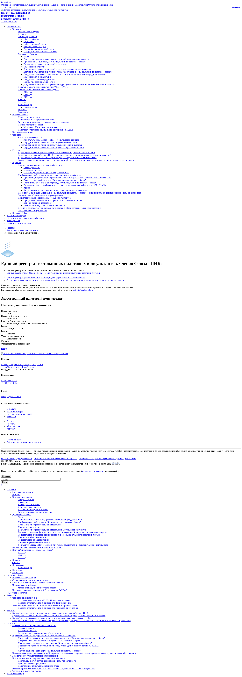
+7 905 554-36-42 (9, 383)
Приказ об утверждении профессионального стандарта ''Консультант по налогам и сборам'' (67, 177)
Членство (16, 135)
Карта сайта (130, 458)
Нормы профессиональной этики (39, 82)
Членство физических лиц (30, 137)
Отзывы (22, 102)
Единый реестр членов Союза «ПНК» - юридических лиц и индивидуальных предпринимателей (64, 155)
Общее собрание (31, 39)
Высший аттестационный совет (39, 49)
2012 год (28, 92)
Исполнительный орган (35, 46)
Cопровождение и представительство (36, 119)
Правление (29, 41)
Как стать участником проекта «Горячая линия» (46, 172)
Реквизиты (23, 112)
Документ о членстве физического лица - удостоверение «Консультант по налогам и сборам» (68, 72)
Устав (26, 56)
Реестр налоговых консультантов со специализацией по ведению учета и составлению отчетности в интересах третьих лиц (77, 160)
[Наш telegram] (118, 464)
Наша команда (25, 104)
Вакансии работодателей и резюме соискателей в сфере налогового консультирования (59, 208)
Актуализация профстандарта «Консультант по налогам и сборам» (55, 190)
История (22, 34)
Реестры (16, 150)
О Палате (16, 29)
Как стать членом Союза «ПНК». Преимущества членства (51, 140)
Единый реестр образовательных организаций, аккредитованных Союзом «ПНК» (57, 157)
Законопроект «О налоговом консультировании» (41, 195)
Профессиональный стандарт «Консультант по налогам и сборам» (49, 175)
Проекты (16, 162)
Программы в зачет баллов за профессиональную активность (53, 200)
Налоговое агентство (22, 132)
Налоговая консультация (29, 117)
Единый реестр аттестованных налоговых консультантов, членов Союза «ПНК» (56, 152)
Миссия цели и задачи (28, 31)
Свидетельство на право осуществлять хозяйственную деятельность (56, 59)
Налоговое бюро (20, 114)
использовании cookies (93, 471)
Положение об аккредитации (37, 77)
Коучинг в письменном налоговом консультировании (43, 122)
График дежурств (32, 167)
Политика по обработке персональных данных (101, 458)
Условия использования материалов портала (55, 458)
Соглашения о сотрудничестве (32, 210)
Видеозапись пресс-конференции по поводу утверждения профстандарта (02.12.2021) (65, 185)
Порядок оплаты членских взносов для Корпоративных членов (54, 147)
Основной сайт (8, 5)
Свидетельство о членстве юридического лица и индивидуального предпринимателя (64, 74)
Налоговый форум (21, 213)
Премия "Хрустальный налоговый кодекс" (38, 89)
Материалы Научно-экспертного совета (42, 127)
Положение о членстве (34, 67)
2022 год (28, 94)
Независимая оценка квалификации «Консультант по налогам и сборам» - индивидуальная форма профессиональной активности (80, 193)
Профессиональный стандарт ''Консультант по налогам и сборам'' (55, 180)
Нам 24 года (7, 13)
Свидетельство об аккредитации (39, 79)
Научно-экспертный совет (30, 125)
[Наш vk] (113, 464)
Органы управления (27, 36)
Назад (4, 348)
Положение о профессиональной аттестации (45, 64)
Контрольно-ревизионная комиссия (40, 51)
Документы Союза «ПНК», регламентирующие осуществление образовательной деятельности (69, 84)
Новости (22, 99)
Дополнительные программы (38, 203)
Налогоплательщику (26, 5)
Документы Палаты (27, 54)
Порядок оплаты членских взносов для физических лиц (50, 142)
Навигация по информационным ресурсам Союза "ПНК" (16, 15)
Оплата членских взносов (100, 5)
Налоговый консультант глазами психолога (44, 205)
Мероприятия (81, 5)
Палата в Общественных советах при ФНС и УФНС (43, 87)
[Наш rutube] (116, 464)
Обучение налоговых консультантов (24, 442)
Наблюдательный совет (35, 44)
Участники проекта (33, 170)
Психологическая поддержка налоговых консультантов (44, 198)
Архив (27, 188)
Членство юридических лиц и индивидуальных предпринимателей (50, 145)
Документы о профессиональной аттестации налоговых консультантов (57, 69)
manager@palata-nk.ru (11, 396)
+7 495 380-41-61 (9, 7)
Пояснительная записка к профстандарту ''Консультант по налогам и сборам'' (60, 183)
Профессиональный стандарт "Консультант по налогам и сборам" (55, 62)
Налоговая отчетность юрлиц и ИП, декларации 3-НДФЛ (45, 130)
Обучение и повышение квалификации (55, 5)
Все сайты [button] (6, 2)
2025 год (28, 97)
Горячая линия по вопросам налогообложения (40, 165)
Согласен (6, 476)
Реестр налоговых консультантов (22, 230)
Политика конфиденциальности (16, 458)
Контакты (22, 109)
